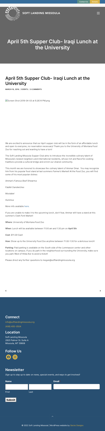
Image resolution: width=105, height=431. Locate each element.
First (7, 392)
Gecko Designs (77, 425)
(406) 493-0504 (13, 326)
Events (24, 89)
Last (31, 392)
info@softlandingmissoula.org (19, 322)
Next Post (76, 290)
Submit (10, 399)
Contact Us (83, 2)
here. (26, 206)
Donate (95, 2)
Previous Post (29, 290)
